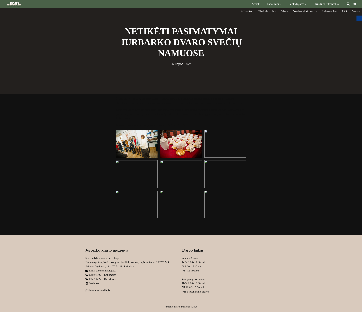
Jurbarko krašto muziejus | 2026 (181, 306)
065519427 (95, 279)
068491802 (95, 274)
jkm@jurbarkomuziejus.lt (102, 270)
